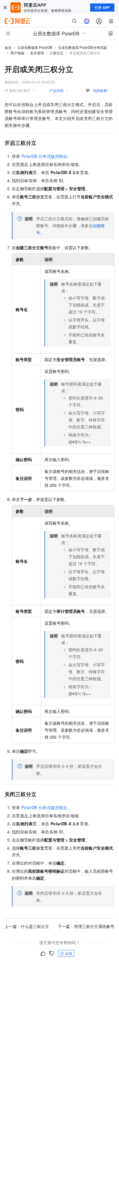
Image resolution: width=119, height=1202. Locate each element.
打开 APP (102, 7)
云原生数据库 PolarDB (34, 47)
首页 (8, 47)
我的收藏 (100, 90)
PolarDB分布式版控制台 (44, 156)
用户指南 (17, 52)
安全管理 (37, 52)
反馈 (68, 953)
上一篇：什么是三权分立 (27, 926)
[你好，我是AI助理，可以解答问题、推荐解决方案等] (87, 21)
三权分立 (57, 52)
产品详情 (57, 90)
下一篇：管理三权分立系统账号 (86, 926)
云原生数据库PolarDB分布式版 (82, 47)
